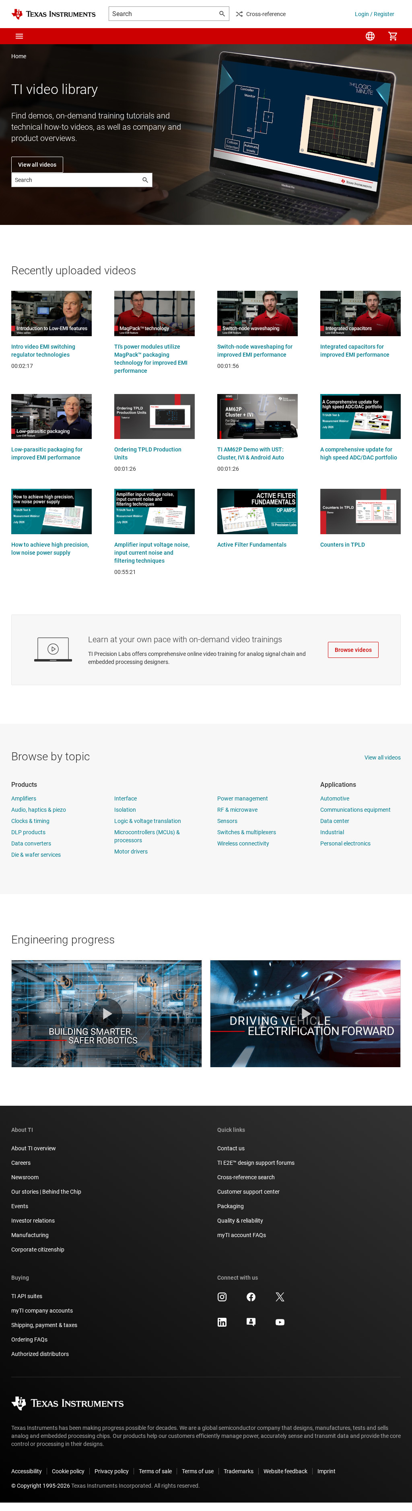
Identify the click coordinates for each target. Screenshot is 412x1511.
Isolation (125, 810)
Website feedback (285, 1471)
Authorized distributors (40, 1354)
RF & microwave (237, 810)
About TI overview (33, 1148)
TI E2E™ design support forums (256, 1163)
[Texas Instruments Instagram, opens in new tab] (222, 1300)
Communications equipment (355, 810)
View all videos (37, 164)
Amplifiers (23, 798)
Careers (21, 1163)
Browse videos (353, 650)
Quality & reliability (240, 1220)
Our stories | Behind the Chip (46, 1191)
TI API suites (26, 1296)
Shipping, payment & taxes (44, 1325)
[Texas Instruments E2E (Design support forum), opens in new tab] (251, 1325)
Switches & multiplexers (246, 832)
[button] (19, 36)
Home (18, 56)
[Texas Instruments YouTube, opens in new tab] (280, 1325)
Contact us (231, 1148)
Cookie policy (68, 1471)
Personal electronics (345, 843)
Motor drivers (131, 851)
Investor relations (33, 1220)
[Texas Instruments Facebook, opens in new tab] (251, 1300)
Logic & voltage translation (147, 821)
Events (19, 1206)
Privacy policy (112, 1471)
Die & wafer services (36, 854)
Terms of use (198, 1471)
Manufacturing (30, 1235)
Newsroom (25, 1177)
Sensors (227, 821)
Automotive (334, 798)
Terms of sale (155, 1471)
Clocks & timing (30, 821)
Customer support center (248, 1191)
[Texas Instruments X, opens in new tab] (280, 1300)
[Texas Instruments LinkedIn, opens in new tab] (222, 1325)
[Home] (53, 14)
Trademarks (238, 1471)
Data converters (31, 843)
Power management (242, 798)
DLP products (28, 832)
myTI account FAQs (241, 1235)
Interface (125, 798)
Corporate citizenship (37, 1249)
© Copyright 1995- (40, 1485)
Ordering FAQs (29, 1339)
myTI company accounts (42, 1310)
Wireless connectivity (243, 843)
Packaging (230, 1206)
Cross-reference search (246, 1177)
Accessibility (26, 1471)
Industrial (332, 832)
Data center (334, 821)
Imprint (326, 1471)
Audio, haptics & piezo (38, 810)
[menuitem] (370, 36)
